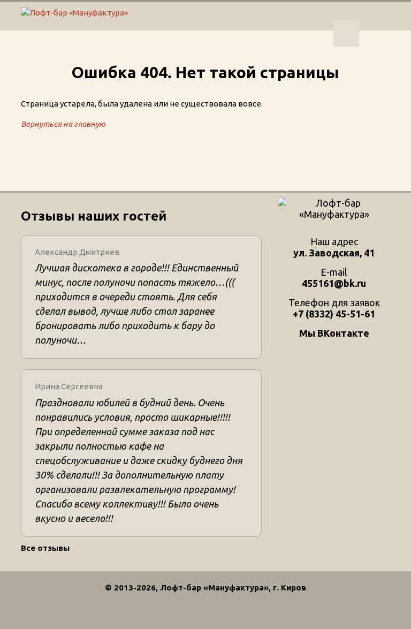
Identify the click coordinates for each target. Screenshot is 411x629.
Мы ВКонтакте (334, 333)
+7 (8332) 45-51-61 (346, 34)
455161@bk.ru (334, 283)
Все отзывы (45, 547)
